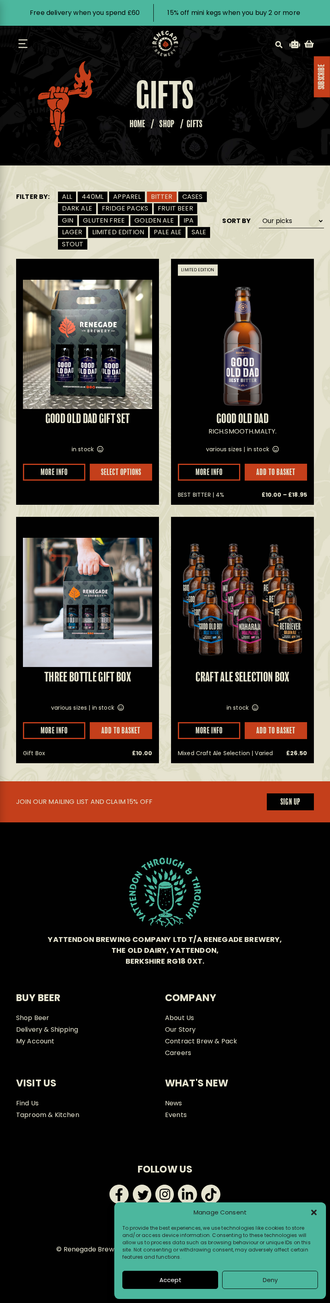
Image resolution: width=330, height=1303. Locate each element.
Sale (199, 232)
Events (176, 1114)
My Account (35, 1041)
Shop (166, 124)
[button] (314, 1212)
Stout (73, 244)
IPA (189, 220)
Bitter (162, 196)
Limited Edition (118, 232)
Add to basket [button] (275, 731)
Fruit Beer (175, 208)
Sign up (290, 802)
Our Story (180, 1029)
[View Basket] (309, 45)
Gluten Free (104, 220)
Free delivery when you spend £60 (85, 12)
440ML (92, 196)
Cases (192, 196)
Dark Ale (77, 208)
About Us (179, 1017)
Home (137, 124)
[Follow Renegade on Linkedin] (187, 1201)
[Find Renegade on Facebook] (119, 1201)
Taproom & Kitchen (47, 1114)
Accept (170, 1280)
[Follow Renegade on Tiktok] (211, 1201)
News (173, 1103)
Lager (72, 232)
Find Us (27, 1103)
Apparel (127, 196)
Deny (270, 1280)
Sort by (236, 221)
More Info (54, 473)
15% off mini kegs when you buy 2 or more (233, 12)
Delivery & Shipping (47, 1029)
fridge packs (125, 208)
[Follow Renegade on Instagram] (164, 1201)
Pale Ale (168, 232)
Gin (67, 220)
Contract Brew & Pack (201, 1041)
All (67, 196)
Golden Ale (154, 220)
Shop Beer (32, 1017)
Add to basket (275, 473)
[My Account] (294, 45)
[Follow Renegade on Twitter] (142, 1201)
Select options (121, 473)
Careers (178, 1052)
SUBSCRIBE (322, 76)
